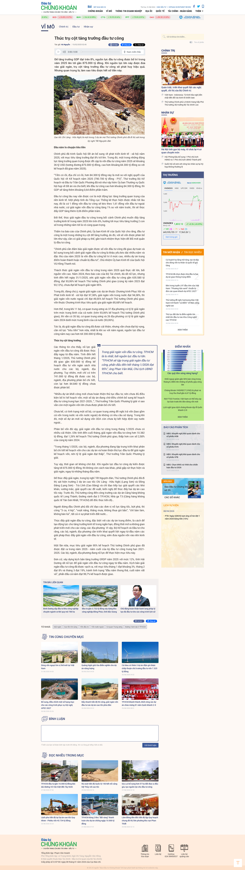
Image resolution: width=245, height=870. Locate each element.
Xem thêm (183, 329)
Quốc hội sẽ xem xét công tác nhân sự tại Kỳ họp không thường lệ (184, 165)
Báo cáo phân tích (176, 427)
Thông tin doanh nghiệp (128, 11)
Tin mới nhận (171, 252)
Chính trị (63, 26)
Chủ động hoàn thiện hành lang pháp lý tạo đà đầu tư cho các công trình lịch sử (138, 610)
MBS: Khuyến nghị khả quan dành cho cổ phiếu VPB (183, 455)
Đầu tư (76, 26)
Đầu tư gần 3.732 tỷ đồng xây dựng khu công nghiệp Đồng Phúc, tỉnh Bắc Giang (99, 610)
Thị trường (170, 175)
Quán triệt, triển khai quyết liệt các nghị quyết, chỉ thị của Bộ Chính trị (181, 89)
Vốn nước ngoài (97, 627)
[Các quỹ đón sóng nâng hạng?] (182, 360)
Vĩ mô (109, 11)
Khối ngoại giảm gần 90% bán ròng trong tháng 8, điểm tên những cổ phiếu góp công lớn (183, 382)
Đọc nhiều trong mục (66, 755)
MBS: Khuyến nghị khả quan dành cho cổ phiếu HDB (183, 435)
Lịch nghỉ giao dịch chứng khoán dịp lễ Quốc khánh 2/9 (182, 408)
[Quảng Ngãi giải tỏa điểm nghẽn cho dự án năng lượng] (100, 652)
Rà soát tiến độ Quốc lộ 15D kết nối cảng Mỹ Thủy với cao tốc (99, 785)
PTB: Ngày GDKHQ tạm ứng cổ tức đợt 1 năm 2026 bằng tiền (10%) (182, 517)
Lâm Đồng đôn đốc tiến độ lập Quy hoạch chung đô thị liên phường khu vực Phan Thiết (140, 820)
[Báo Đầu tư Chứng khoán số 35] (194, 489)
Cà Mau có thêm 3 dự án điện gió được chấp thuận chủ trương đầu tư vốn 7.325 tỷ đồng (139, 668)
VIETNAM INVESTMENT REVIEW (179, 7)
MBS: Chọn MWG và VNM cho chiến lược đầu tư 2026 (182, 466)
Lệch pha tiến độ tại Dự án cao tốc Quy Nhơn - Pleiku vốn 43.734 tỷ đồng (58, 819)
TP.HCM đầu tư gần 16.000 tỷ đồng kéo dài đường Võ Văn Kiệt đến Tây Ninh (58, 785)
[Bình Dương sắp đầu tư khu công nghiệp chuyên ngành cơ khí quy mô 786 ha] (61, 595)
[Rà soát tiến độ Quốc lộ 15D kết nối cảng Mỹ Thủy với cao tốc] (100, 771)
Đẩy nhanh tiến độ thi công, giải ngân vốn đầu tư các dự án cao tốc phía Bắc (100, 703)
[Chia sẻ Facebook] (193, 6)
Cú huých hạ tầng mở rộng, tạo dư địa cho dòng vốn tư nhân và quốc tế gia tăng (182, 262)
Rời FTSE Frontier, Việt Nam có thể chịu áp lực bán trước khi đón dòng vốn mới (182, 400)
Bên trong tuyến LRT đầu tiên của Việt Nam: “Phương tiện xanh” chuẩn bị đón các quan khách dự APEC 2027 (182, 288)
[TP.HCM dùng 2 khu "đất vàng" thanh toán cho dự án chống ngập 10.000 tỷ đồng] (100, 804)
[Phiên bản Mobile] (202, 6)
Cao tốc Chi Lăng (70, 627)
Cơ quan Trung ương (114, 627)
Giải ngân (57, 627)
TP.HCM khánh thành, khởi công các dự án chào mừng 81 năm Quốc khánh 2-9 (139, 703)
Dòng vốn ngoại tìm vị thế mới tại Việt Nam (57, 667)
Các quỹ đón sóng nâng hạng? (182, 373)
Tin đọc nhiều (193, 252)
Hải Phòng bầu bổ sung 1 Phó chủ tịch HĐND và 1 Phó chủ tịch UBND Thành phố (183, 158)
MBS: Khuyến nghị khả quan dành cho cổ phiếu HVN (183, 445)
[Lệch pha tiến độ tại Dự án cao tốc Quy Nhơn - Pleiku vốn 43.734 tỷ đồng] (59, 804)
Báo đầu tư (161, 7)
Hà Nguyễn (65, 44)
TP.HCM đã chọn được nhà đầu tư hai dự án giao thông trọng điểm (182, 275)
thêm (198, 11)
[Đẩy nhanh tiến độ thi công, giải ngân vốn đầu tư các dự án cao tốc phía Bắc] (100, 689)
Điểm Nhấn (182, 346)
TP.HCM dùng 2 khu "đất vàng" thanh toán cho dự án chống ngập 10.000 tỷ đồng (98, 820)
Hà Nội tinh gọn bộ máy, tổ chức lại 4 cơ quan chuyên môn (181, 151)
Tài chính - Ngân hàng (180, 11)
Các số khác (172, 497)
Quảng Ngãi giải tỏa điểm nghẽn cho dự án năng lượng (99, 667)
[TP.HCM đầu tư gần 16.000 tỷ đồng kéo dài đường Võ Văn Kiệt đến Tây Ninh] (59, 771)
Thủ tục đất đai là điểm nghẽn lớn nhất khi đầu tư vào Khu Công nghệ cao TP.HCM (181, 317)
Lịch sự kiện (171, 505)
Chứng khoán (95, 11)
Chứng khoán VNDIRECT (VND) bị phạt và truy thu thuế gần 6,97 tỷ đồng (182, 391)
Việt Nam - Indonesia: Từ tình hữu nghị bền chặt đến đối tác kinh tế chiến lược (183, 96)
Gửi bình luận (150, 745)
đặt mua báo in (100, 7)
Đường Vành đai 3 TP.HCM (135, 627)
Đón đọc (168, 481)
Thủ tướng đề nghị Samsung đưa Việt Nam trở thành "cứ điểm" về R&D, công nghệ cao (182, 303)
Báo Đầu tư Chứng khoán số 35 (178, 488)
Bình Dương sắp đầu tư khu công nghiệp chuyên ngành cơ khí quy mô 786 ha (60, 610)
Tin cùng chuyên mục (66, 637)
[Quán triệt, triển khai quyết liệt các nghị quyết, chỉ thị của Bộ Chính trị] (182, 70)
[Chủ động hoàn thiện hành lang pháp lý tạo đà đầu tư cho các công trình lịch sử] (138, 595)
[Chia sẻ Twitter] (197, 6)
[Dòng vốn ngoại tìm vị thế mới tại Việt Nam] (59, 652)
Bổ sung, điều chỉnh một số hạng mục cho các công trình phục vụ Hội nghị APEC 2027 (57, 705)
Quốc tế (160, 11)
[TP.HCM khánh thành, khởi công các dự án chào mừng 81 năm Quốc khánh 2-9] (140, 689)
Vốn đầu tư (84, 627)
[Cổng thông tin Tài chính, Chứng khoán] (59, 7)
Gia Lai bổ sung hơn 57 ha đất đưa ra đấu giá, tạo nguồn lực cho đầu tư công (140, 785)
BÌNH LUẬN (57, 719)
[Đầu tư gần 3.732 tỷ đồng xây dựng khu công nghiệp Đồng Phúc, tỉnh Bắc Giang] (100, 595)
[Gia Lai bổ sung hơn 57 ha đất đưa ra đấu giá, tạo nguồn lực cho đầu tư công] (140, 771)
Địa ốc (148, 11)
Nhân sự (88, 26)
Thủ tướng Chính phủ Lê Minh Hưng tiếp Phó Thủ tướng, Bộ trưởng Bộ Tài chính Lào (184, 103)
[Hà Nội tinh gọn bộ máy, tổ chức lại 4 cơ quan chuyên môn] (182, 132)
